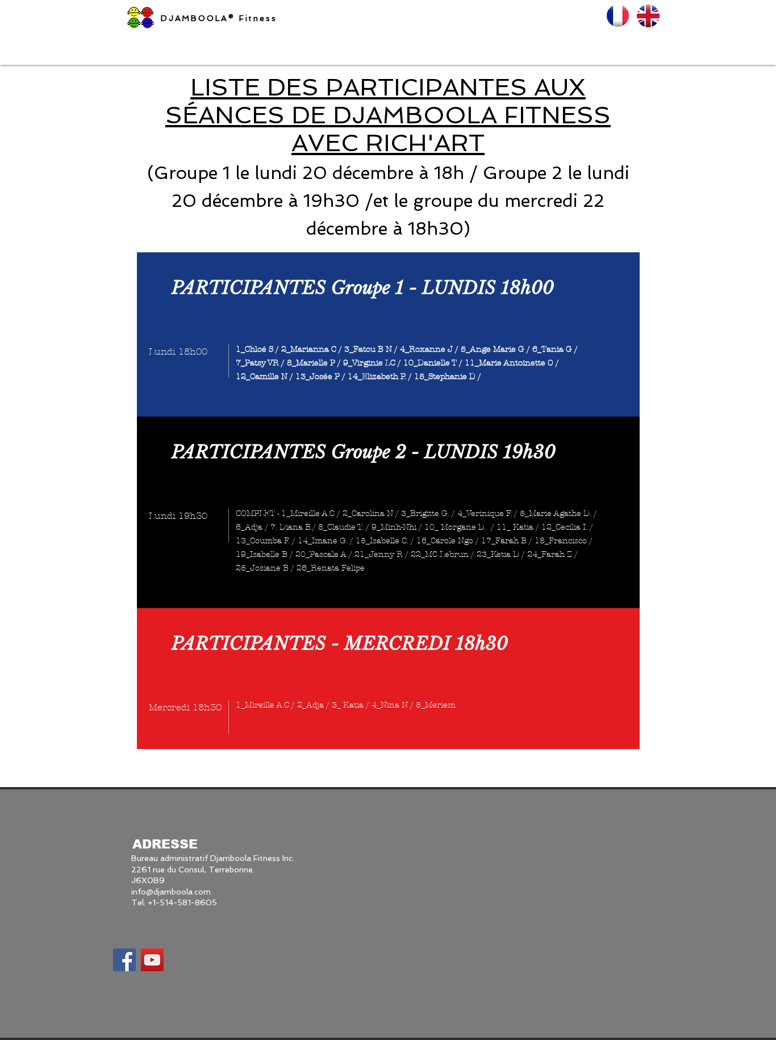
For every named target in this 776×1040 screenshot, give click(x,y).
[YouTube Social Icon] (152, 960)
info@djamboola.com (171, 891)
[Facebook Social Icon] (124, 960)
